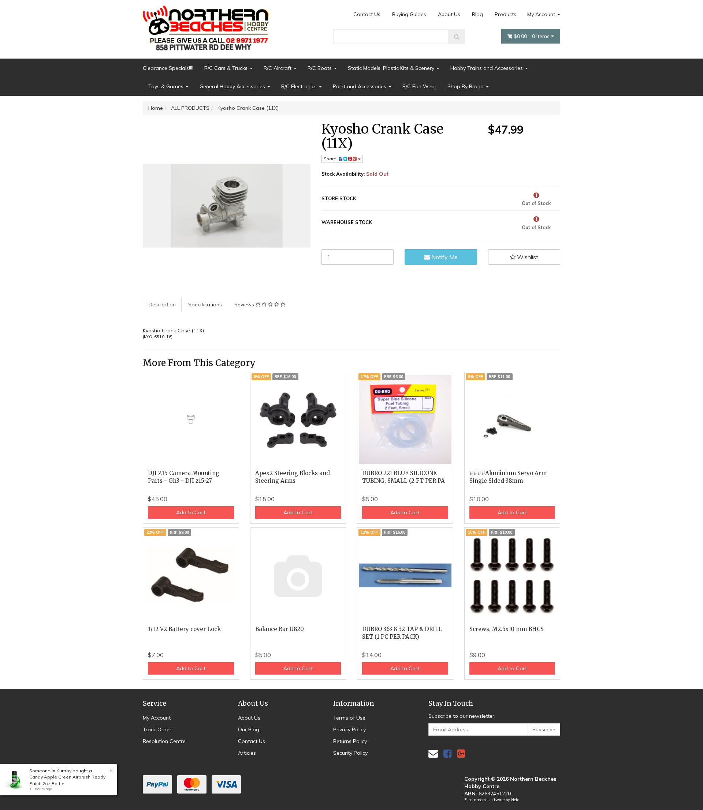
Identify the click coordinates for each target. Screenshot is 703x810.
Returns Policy (350, 741)
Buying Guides (409, 14)
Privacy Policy (349, 729)
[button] (524, 257)
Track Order (157, 729)
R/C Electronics (299, 86)
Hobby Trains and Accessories (487, 68)
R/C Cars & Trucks (226, 68)
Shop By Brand (466, 86)
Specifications (205, 304)
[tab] (162, 304)
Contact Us (366, 14)
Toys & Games (166, 86)
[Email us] (433, 753)
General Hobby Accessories (233, 86)
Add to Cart (190, 512)
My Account (542, 14)
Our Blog (248, 729)
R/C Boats (320, 68)
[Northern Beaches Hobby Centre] (208, 25)
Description (162, 304)
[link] (447, 753)
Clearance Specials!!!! (168, 68)
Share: (331, 158)
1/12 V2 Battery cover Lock (184, 629)
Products (505, 14)
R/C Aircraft (278, 68)
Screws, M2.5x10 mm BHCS (506, 629)
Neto (515, 799)
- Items (532, 36)
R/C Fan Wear (419, 86)
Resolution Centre (164, 741)
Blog (477, 14)
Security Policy (350, 753)
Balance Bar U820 (279, 629)
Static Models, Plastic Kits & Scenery (392, 68)
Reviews (245, 304)
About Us (449, 14)
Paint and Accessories (360, 86)
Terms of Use (349, 717)
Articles (247, 753)
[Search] (457, 36)
